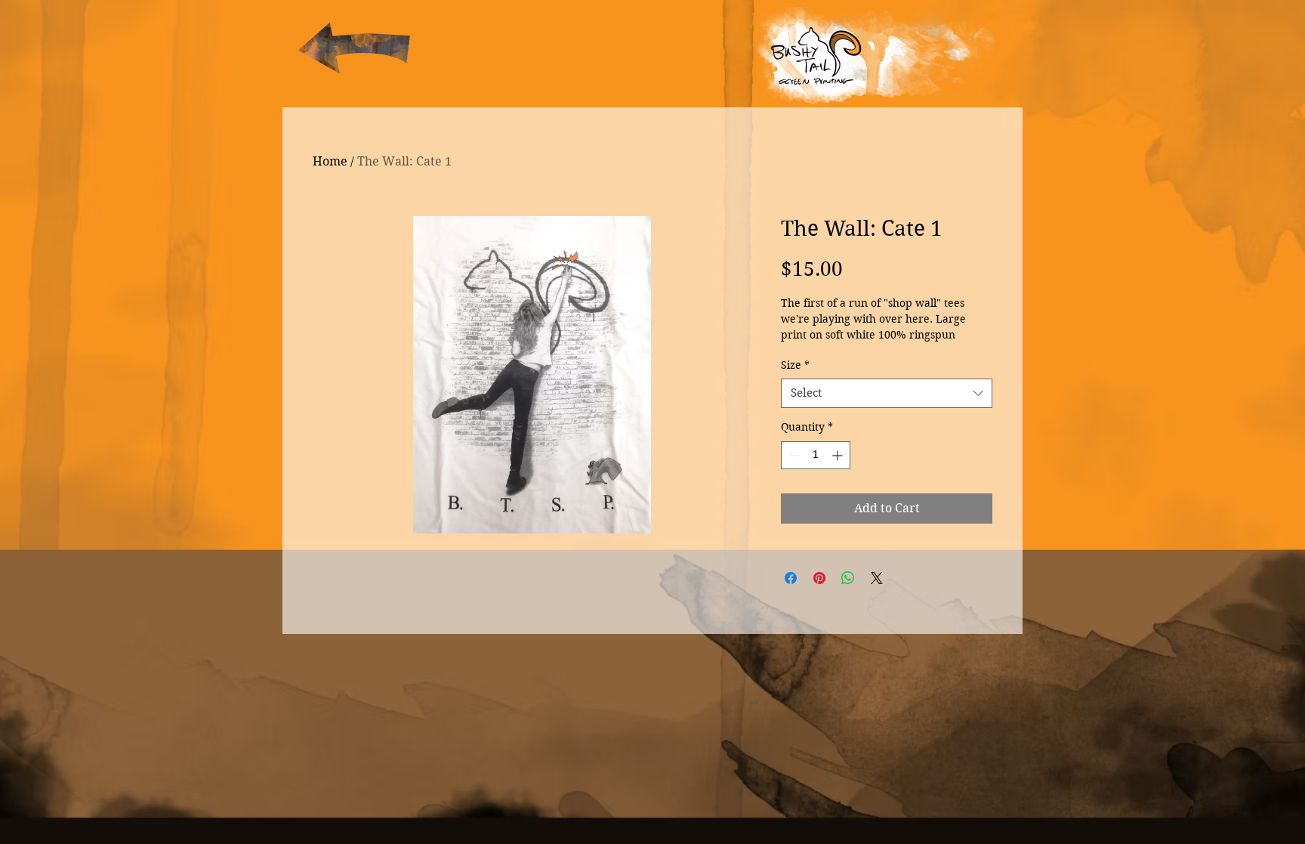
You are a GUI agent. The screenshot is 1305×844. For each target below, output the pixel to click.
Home (330, 161)
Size (795, 365)
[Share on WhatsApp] (848, 578)
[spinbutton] (815, 455)
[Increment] (838, 455)
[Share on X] (877, 578)
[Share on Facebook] (791, 578)
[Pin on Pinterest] (819, 578)
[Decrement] (792, 455)
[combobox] (886, 393)
